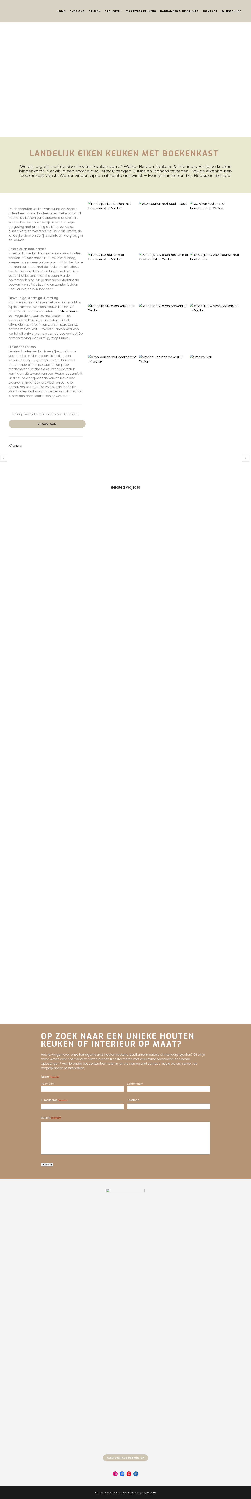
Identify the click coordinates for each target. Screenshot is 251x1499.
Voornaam (47, 1083)
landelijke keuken (66, 311)
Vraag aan (47, 424)
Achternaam (135, 1083)
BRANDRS (151, 1492)
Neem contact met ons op (125, 1457)
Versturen (47, 1164)
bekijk (29, 528)
